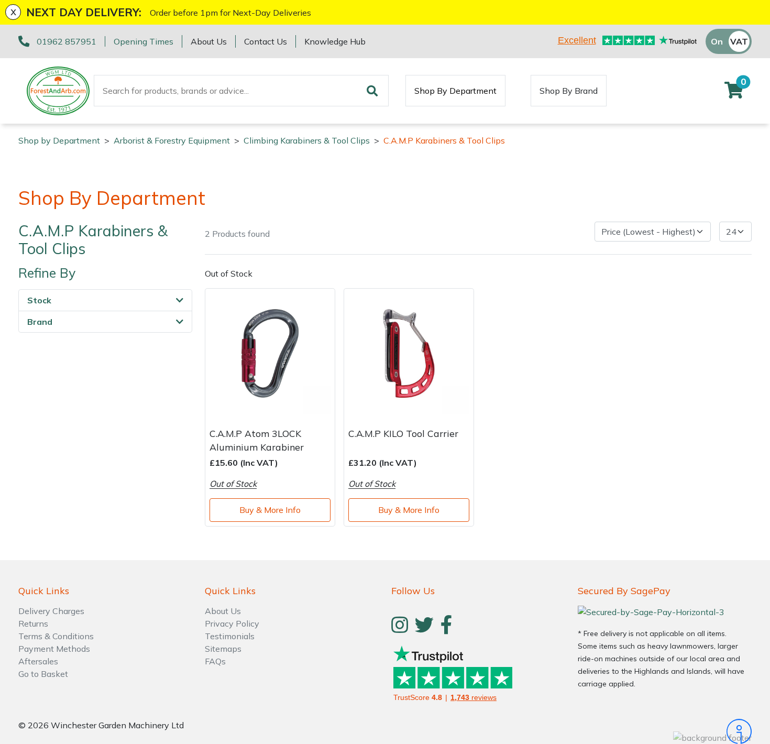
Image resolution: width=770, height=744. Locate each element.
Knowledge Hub (335, 41)
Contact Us (265, 41)
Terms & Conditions (56, 636)
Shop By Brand (569, 90)
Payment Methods (54, 648)
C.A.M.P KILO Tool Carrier (403, 433)
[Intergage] (665, 731)
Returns (33, 623)
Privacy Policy (232, 623)
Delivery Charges (51, 611)
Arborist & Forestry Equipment (172, 140)
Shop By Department (455, 90)
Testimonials (230, 636)
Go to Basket (43, 674)
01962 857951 (66, 41)
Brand (39, 322)
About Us (209, 41)
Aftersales (38, 661)
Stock (39, 301)
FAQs (215, 661)
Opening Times (143, 41)
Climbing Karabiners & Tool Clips (307, 140)
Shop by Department (59, 140)
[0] (733, 93)
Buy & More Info (270, 510)
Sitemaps (223, 648)
